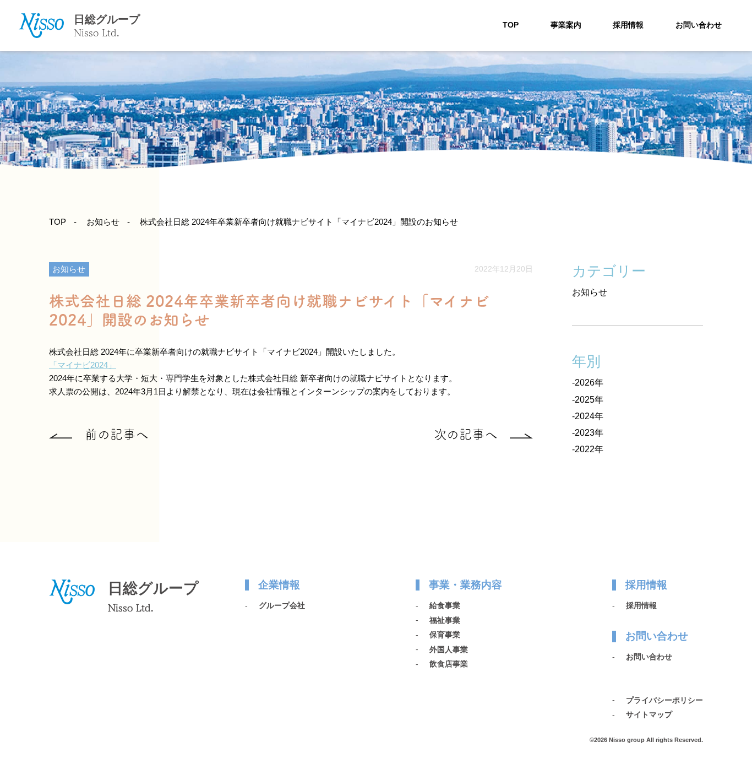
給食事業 (444, 605)
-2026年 (587, 382)
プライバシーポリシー (664, 700)
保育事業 (444, 634)
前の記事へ (116, 434)
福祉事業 (444, 620)
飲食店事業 (448, 663)
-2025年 (587, 399)
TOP (511, 24)
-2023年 (587, 432)
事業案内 (566, 24)
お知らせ (102, 222)
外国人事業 (448, 649)
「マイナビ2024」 (82, 365)
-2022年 (587, 449)
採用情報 (628, 24)
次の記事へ (465, 434)
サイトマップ (649, 714)
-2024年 (587, 416)
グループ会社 (282, 605)
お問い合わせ (698, 24)
